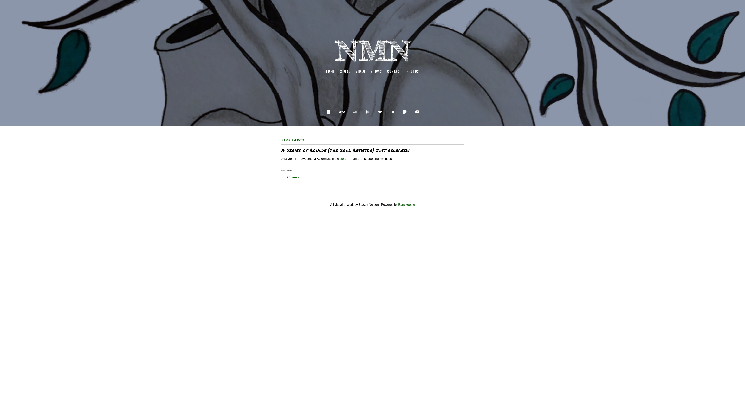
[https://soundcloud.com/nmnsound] (392, 112)
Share (295, 177)
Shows (376, 71)
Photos (413, 71)
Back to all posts (293, 139)
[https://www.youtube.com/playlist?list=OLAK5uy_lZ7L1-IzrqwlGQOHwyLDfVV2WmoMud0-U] (417, 112)
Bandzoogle (406, 204)
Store (345, 71)
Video (361, 71)
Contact (394, 71)
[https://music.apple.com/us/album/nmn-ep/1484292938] (328, 112)
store (343, 158)
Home (330, 71)
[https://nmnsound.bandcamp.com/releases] (342, 112)
